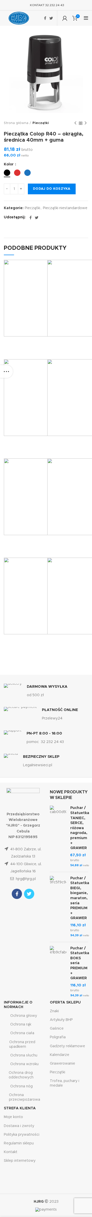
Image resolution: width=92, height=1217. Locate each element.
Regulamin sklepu (19, 1143)
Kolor (9, 164)
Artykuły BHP (61, 1020)
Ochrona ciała (22, 1033)
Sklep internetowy (20, 1161)
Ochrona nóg (21, 1086)
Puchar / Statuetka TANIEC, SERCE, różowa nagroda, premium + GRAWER (79, 828)
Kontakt (10, 1152)
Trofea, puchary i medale (64, 1083)
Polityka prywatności (21, 1134)
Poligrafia (58, 1037)
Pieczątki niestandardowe (65, 208)
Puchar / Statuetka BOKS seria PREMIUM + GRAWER (79, 963)
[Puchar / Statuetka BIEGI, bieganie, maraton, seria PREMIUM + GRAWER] (58, 907)
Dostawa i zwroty (19, 1126)
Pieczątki (40, 123)
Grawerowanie (62, 1063)
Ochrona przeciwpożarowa (24, 1097)
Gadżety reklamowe (67, 1046)
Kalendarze (59, 1055)
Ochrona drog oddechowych (21, 1075)
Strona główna (16, 123)
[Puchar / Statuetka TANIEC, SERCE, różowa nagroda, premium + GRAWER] (58, 837)
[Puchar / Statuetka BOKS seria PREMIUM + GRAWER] (58, 972)
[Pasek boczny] (6, 371)
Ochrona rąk (20, 1024)
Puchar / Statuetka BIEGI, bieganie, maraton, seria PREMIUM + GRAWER (79, 898)
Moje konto (13, 1117)
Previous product (75, 123)
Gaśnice (57, 1028)
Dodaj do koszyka (52, 188)
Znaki (54, 1011)
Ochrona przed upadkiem (22, 1044)
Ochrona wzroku (24, 1064)
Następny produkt (85, 123)
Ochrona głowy (23, 1016)
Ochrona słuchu (23, 1055)
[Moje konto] (65, 18)
